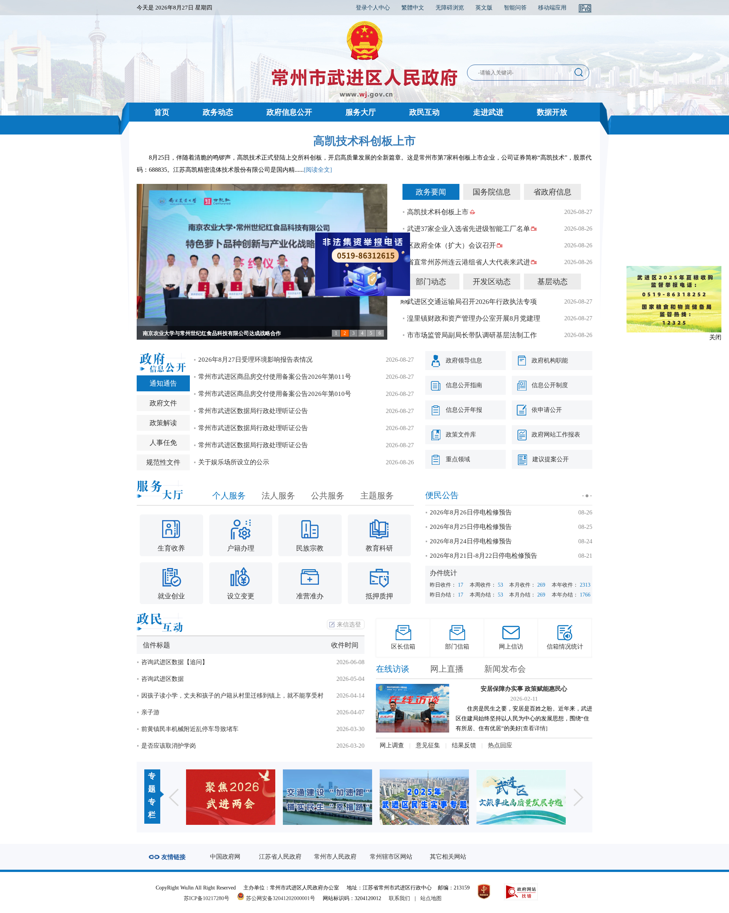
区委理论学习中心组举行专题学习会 (185, 333)
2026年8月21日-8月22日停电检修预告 (483, 555)
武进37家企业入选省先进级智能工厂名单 (468, 229)
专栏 (152, 808)
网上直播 (447, 669)
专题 (152, 782)
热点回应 (500, 745)
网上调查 (392, 745)
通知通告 (163, 383)
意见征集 (428, 745)
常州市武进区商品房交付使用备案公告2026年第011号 (274, 376)
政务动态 (218, 112)
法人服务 (278, 495)
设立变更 (240, 596)
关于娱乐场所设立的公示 (233, 462)
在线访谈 (392, 669)
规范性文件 (163, 462)
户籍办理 (240, 548)
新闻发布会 (505, 669)
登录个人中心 (373, 8)
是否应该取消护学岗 (168, 745)
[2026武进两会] (230, 797)
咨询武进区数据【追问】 (174, 662)
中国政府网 (225, 856)
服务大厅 (361, 112)
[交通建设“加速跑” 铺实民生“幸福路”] (327, 797)
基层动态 (552, 281)
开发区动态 (492, 281)
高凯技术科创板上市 (364, 140)
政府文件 (163, 403)
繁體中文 (412, 8)
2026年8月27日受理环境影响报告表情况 (255, 359)
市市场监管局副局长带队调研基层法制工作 (472, 335)
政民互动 (424, 112)
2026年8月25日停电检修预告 (471, 526)
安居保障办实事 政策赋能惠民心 (524, 688)
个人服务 (229, 495)
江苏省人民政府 (280, 856)
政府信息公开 (289, 112)
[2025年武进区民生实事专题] (424, 797)
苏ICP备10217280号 (209, 898)
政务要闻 (431, 192)
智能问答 (515, 8)
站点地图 (431, 898)
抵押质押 (379, 596)
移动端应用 (552, 8)
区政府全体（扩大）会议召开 (451, 245)
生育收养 (171, 548)
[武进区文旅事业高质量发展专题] (521, 797)
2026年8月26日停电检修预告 (471, 512)
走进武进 (488, 112)
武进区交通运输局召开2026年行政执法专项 (472, 301)
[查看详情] (534, 728)
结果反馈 (464, 745)
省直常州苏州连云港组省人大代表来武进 (468, 262)
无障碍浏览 (450, 8)
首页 (161, 112)
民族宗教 (309, 548)
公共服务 (327, 495)
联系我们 (399, 898)
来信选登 (349, 624)
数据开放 (552, 112)
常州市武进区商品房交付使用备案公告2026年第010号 (274, 393)
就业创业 (171, 596)
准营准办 (309, 596)
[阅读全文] (318, 169)
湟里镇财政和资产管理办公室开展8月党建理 (473, 318)
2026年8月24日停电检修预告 (471, 541)
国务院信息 (492, 192)
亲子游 (150, 712)
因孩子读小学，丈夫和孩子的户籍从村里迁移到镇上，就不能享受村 (232, 695)
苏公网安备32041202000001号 (280, 898)
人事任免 (163, 442)
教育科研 (379, 548)
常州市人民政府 (335, 856)
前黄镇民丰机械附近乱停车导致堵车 (189, 729)
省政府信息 (552, 192)
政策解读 (163, 423)
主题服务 (377, 495)
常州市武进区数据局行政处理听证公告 (253, 411)
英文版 (483, 8)
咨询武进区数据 (162, 679)
